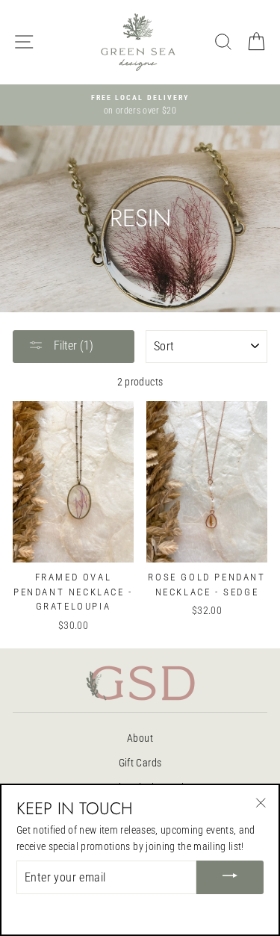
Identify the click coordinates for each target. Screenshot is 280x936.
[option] (140, 105)
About (140, 738)
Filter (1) (72, 345)
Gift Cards (140, 763)
